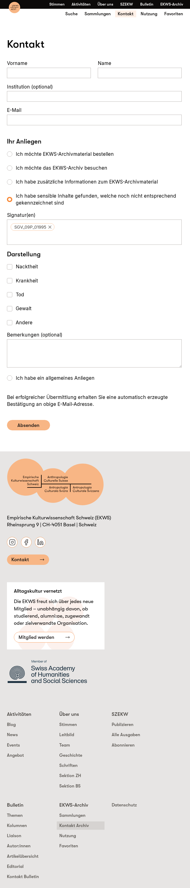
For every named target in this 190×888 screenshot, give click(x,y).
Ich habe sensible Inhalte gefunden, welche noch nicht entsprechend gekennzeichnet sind (96, 199)
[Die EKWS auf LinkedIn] (40, 542)
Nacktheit (27, 266)
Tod (20, 294)
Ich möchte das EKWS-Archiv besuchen (61, 168)
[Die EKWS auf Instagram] (12, 542)
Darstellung (24, 254)
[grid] (94, 227)
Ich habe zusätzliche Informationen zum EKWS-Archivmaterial (87, 182)
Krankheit (27, 281)
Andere (24, 322)
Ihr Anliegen (24, 141)
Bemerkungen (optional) (34, 335)
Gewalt (24, 308)
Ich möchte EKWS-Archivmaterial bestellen (65, 154)
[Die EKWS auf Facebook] (26, 542)
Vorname (17, 63)
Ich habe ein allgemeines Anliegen (55, 378)
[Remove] (50, 227)
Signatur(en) (21, 215)
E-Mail (14, 110)
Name (104, 63)
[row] (32, 227)
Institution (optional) (30, 87)
